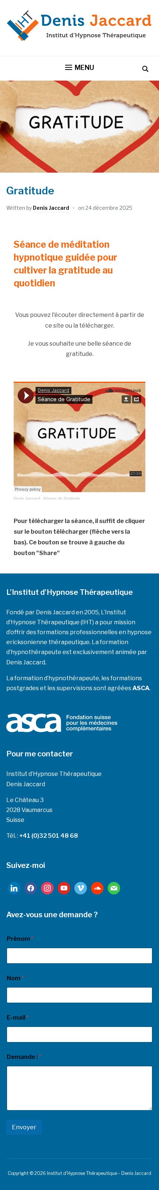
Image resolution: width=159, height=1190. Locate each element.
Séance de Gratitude (61, 498)
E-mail (18, 1017)
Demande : (24, 1056)
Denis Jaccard (51, 208)
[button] (79, 67)
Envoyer (24, 1127)
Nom (15, 978)
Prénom (20, 938)
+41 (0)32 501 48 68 (48, 835)
